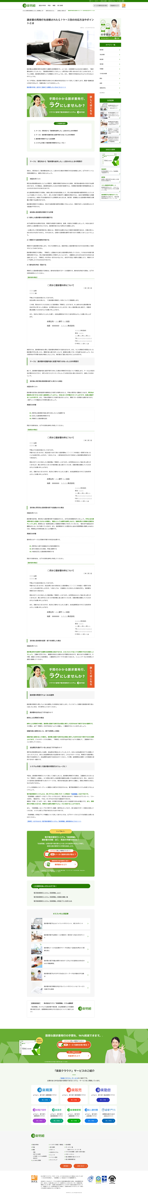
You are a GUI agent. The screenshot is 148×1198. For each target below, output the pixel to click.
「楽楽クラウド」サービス (69, 1078)
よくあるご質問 (120, 1)
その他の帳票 (103, 74)
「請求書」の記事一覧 (61, 10)
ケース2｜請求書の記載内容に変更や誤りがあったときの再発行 (55, 135)
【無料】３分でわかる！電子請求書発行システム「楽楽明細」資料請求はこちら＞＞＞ (54, 821)
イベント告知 (53, 1157)
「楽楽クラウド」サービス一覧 (74, 1149)
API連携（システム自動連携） (40, 1156)
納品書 (101, 59)
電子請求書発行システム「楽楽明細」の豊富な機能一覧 (51, 897)
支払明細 (102, 55)
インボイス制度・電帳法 (56, 1145)
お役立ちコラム (111, 1)
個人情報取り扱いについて (73, 1157)
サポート (91, 1)
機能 (54, 6)
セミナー (97, 1)
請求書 (101, 50)
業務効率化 (103, 88)
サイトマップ (53, 1160)
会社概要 (68, 1145)
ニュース (52, 1155)
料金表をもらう (114, 6)
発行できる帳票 (37, 1154)
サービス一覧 (69, 1147)
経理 (101, 83)
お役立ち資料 (103, 1)
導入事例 (60, 6)
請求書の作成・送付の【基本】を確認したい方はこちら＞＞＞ (46, 87)
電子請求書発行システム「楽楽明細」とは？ (47, 893)
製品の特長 (42, 6)
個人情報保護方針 (70, 1159)
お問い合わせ (80, 1166)
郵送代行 (35, 1158)
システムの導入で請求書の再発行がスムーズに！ (51, 143)
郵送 (101, 78)
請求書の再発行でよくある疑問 (45, 139)
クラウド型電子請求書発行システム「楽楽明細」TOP (33, 10)
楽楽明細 (74, 794)
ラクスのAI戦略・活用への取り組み (75, 1152)
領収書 (101, 64)
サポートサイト (70, 1154)
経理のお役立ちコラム (50, 10)
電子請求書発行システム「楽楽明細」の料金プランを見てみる (53, 901)
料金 (49, 6)
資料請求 (66, 1166)
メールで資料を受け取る (100, 6)
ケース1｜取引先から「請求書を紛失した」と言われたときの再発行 (57, 131)
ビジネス (102, 93)
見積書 (101, 69)
